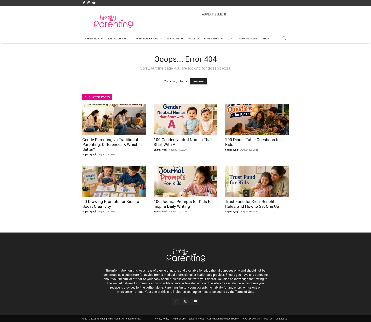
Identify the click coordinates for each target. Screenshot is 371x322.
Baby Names (211, 38)
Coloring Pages (247, 38)
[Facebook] (83, 3)
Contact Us (281, 318)
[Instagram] (88, 3)
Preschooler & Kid (146, 38)
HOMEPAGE (198, 81)
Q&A (230, 38)
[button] (284, 39)
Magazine (173, 38)
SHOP (266, 38)
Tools (191, 38)
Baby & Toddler (117, 38)
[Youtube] (93, 3)
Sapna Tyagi (89, 154)
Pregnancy (92, 38)
